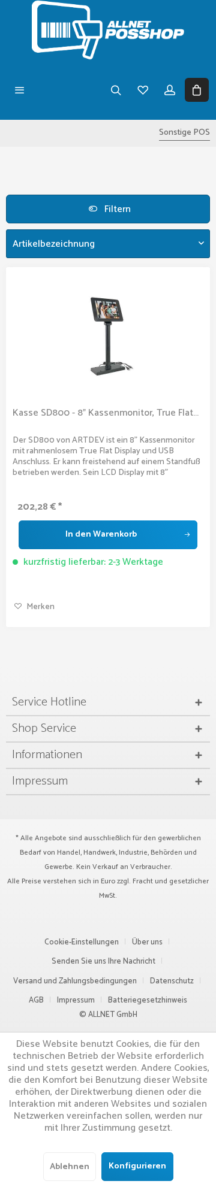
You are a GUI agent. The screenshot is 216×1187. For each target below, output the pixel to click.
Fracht (143, 881)
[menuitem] (19, 90)
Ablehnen (69, 1167)
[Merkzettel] (142, 90)
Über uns (147, 942)
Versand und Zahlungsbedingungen (75, 981)
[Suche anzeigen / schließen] (115, 90)
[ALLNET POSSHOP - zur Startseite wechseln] (108, 30)
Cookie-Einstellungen (81, 942)
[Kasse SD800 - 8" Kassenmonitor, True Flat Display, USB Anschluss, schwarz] (108, 333)
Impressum (76, 1000)
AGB (36, 1000)
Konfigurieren (137, 1166)
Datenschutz (172, 981)
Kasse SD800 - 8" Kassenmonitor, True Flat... (106, 413)
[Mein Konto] (169, 90)
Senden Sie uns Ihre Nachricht (103, 961)
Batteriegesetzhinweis (147, 1000)
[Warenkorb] (196, 90)
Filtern (116, 209)
